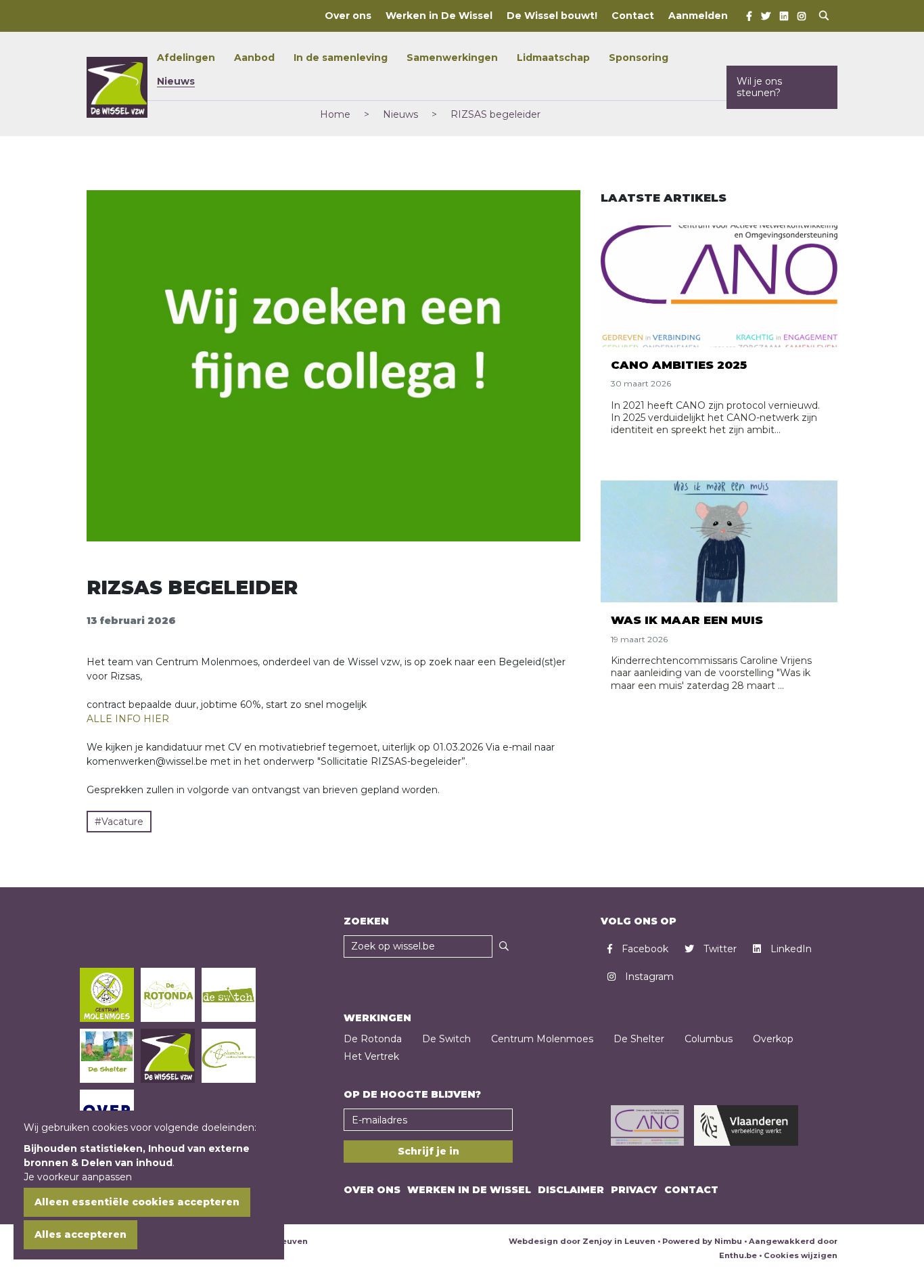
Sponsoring (638, 57)
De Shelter (639, 1039)
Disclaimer (571, 1190)
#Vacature (119, 822)
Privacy (634, 1190)
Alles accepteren (80, 1234)
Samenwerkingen (452, 57)
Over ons (348, 15)
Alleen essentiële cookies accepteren (136, 1202)
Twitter (719, 949)
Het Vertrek (371, 1056)
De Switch (446, 1039)
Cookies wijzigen (800, 1255)
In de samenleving (341, 57)
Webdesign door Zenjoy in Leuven (582, 1241)
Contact (632, 15)
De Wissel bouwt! (552, 15)
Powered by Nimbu (702, 1241)
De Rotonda (373, 1039)
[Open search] (824, 16)
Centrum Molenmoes (542, 1039)
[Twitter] (765, 16)
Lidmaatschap (553, 57)
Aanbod (254, 57)
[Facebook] (749, 16)
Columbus (709, 1039)
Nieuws (176, 81)
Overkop (773, 1039)
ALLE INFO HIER (128, 719)
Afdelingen (186, 57)
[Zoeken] (504, 946)
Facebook (643, 949)
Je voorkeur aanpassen (78, 1177)
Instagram (648, 976)
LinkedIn (790, 949)
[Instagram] (802, 16)
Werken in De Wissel (439, 15)
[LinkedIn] (784, 16)
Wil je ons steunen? (759, 87)
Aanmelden (698, 15)
